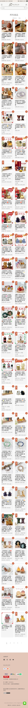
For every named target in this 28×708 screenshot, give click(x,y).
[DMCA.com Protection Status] (6, 693)
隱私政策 (18, 705)
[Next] (21, 642)
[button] (1, 4)
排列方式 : (15, 18)
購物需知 (9, 705)
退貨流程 (14, 705)
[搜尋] (25, 8)
